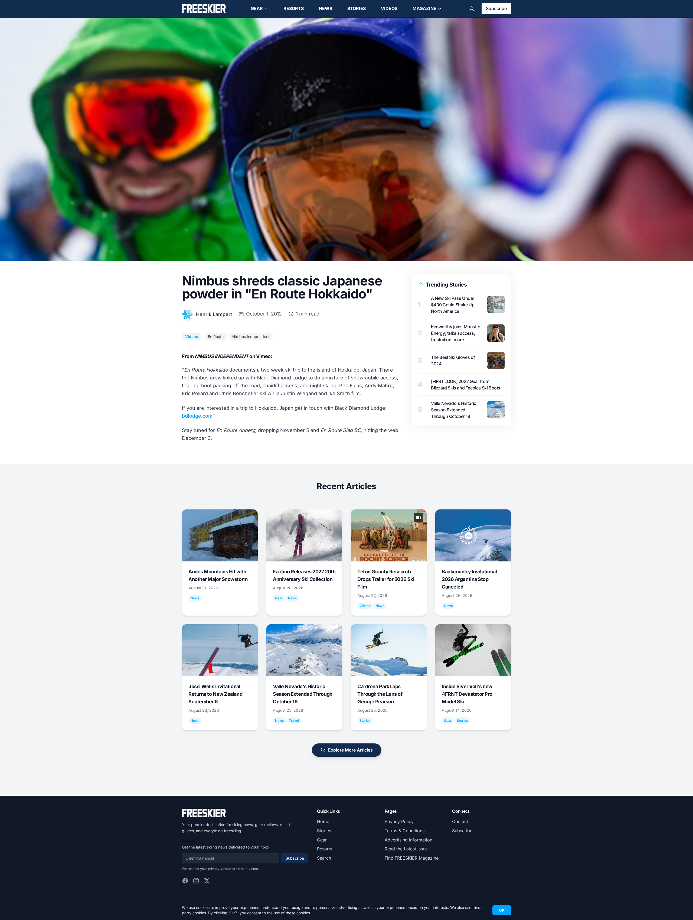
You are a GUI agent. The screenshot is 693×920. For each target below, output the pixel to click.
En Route (216, 336)
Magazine (424, 8)
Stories (356, 8)
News (325, 8)
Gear (257, 8)
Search (324, 858)
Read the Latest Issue (406, 848)
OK (502, 910)
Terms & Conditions (404, 830)
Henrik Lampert (214, 314)
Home (323, 821)
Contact (460, 821)
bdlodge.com (197, 416)
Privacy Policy (399, 821)
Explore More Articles (350, 750)
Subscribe (496, 8)
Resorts (293, 8)
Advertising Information (408, 840)
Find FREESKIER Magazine (412, 858)
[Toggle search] (471, 8)
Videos (389, 8)
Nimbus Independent (251, 336)
